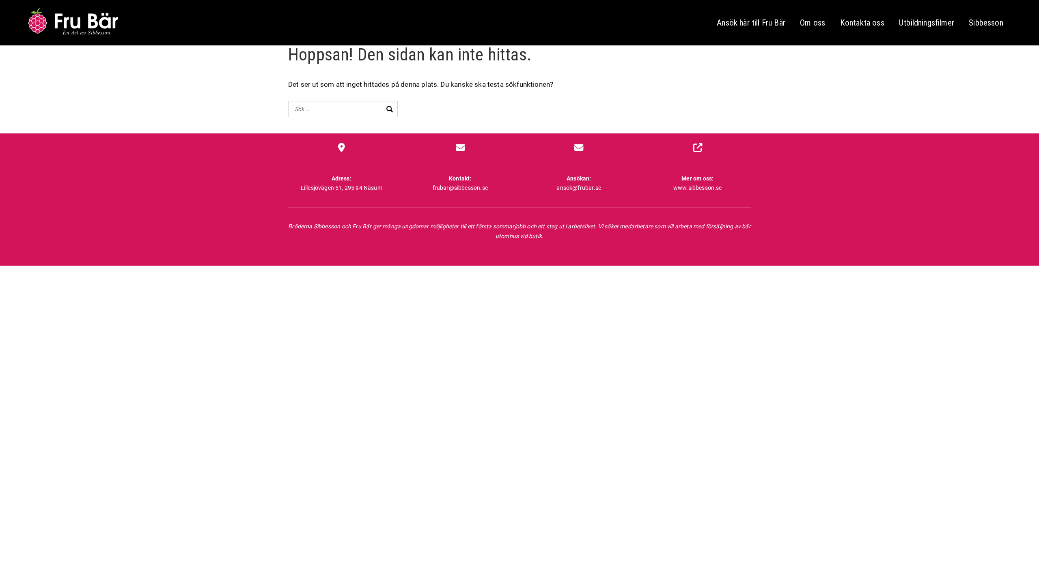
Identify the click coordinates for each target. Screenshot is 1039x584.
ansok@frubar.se (578, 188)
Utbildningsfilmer (926, 23)
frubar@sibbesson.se (460, 188)
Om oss (812, 23)
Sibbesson (986, 23)
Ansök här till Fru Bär (751, 23)
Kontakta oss (862, 23)
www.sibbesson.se (697, 188)
